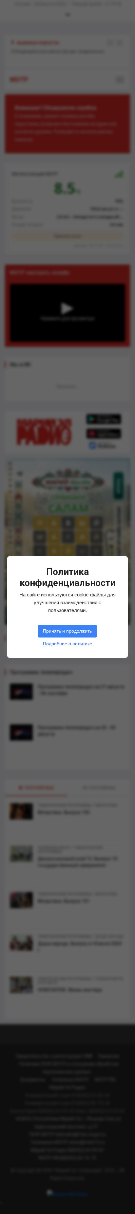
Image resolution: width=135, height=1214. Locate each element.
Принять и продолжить (67, 631)
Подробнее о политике (67, 643)
